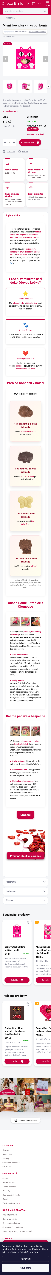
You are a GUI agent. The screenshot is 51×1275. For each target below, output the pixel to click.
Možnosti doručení (35, 134)
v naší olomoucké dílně (25, 369)
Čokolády (6, 1150)
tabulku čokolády (21, 744)
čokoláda (20, 366)
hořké (12, 255)
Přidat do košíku (27, 142)
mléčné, (16, 303)
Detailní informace (11, 111)
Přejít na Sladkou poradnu (25, 855)
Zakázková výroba (10, 1203)
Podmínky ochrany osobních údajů (17, 1231)
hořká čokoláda (27, 476)
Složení (25, 814)
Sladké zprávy (8, 1182)
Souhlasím (25, 1267)
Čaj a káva (7, 1167)
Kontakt (5, 1199)
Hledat (44, 11)
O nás (5, 1178)
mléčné (37, 252)
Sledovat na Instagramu (28, 1120)
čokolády (15, 634)
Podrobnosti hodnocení (37, 32)
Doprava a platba (9, 1219)
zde (36, 1252)
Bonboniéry (7, 1154)
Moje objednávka (9, 1215)
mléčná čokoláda (28, 431)
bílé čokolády (31, 303)
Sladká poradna (9, 1187)
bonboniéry (36, 632)
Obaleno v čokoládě (11, 1163)
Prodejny (6, 1191)
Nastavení (25, 1259)
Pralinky (5, 1158)
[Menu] (47, 3)
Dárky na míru (18, 680)
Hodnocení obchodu (11, 1195)
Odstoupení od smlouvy (12, 1227)
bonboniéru (27, 741)
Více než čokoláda (20, 654)
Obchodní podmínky (11, 1223)
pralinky (27, 632)
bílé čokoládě (21, 255)
